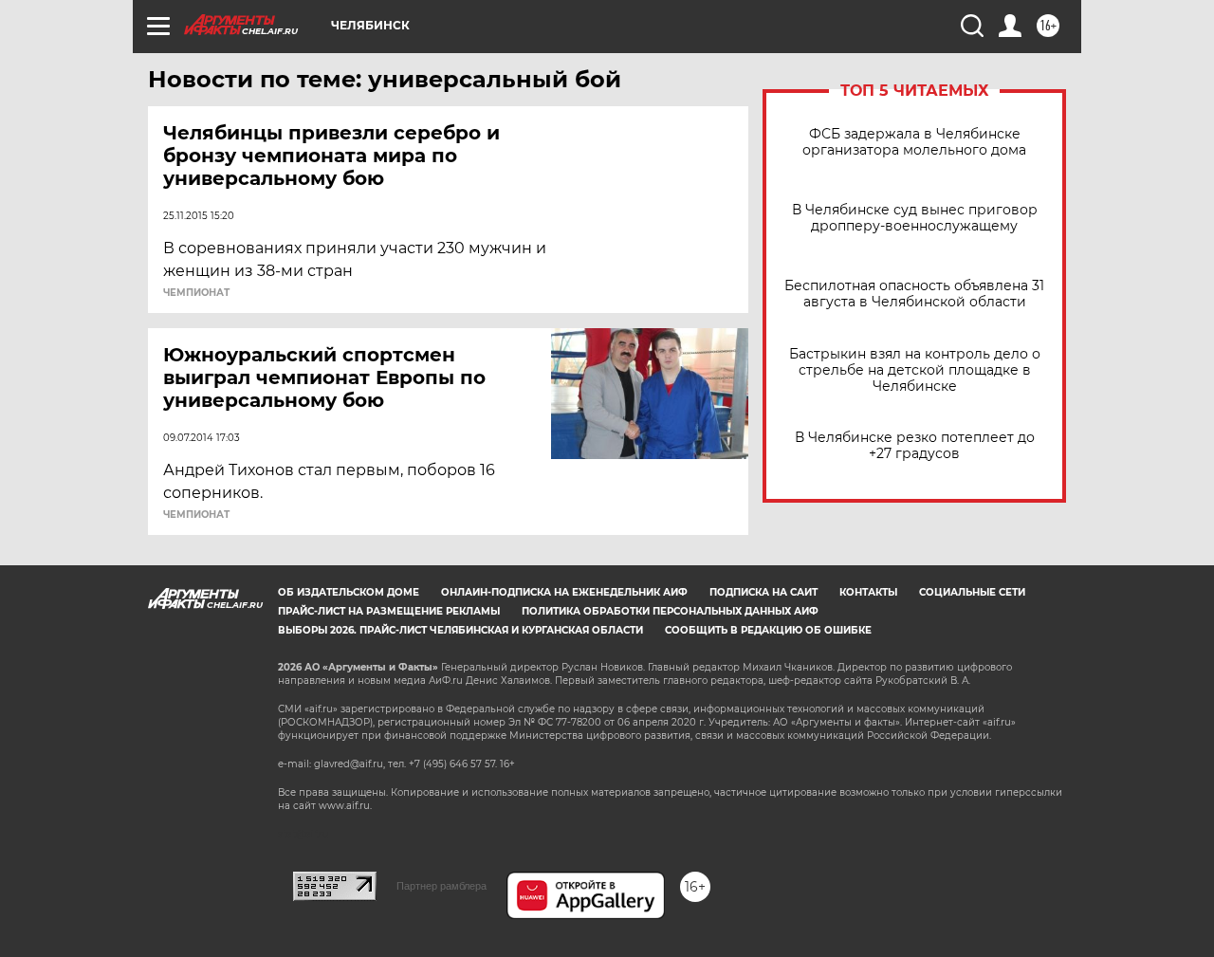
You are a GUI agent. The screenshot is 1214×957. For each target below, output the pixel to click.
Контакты (868, 592)
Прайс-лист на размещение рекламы (389, 611)
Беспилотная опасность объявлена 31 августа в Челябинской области (914, 294)
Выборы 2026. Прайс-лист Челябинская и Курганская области (460, 630)
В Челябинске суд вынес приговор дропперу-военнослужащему (915, 218)
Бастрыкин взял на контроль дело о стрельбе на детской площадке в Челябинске (914, 370)
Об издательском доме (348, 592)
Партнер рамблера (441, 886)
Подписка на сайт (763, 592)
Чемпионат (196, 293)
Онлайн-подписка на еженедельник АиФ (564, 592)
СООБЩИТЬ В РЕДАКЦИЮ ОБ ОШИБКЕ (768, 630)
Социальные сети (972, 592)
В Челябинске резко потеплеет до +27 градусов (915, 446)
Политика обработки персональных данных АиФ (670, 611)
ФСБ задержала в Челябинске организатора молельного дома (914, 142)
